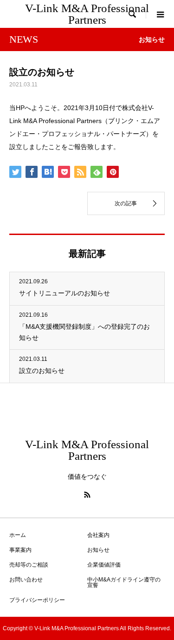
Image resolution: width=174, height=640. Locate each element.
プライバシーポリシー (37, 600)
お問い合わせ (26, 579)
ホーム (17, 535)
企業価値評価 (104, 565)
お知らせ (98, 550)
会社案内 (98, 535)
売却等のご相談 (28, 565)
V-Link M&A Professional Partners (87, 14)
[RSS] (87, 494)
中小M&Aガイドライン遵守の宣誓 (124, 582)
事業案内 (20, 550)
